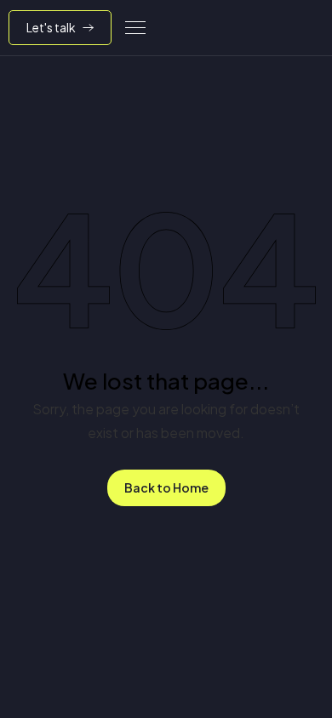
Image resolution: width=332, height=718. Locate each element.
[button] (135, 27)
